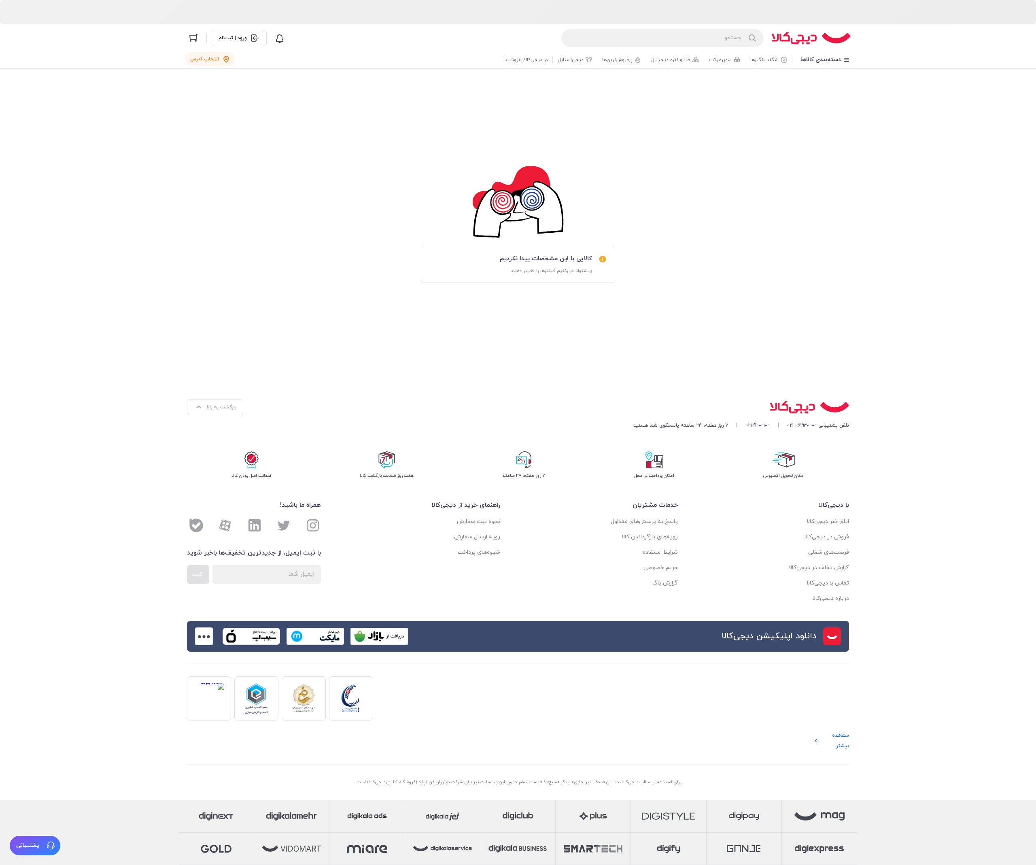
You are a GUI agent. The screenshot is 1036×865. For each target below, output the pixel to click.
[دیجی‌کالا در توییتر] (284, 525)
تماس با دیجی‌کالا (828, 583)
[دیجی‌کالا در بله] (196, 525)
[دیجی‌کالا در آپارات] (225, 525)
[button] (35, 845)
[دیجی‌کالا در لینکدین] (254, 525)
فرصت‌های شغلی (828, 552)
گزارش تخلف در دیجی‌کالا (819, 568)
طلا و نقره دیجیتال (670, 60)
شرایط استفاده (660, 552)
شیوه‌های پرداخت (479, 552)
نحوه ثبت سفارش (478, 521)
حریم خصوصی (660, 568)
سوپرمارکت (720, 60)
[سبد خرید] (193, 38)
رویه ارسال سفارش (477, 537)
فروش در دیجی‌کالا (826, 537)
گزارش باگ (665, 583)
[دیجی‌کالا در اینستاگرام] (313, 525)
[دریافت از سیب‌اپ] (251, 636)
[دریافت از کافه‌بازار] (379, 636)
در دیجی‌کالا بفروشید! (525, 60)
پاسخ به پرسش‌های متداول (644, 521)
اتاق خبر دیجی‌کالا (828, 521)
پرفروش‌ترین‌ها (617, 60)
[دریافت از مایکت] (315, 636)
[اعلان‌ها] (280, 38)
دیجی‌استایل (571, 60)
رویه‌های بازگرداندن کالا (650, 537)
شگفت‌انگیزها (764, 60)
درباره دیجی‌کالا (830, 598)
